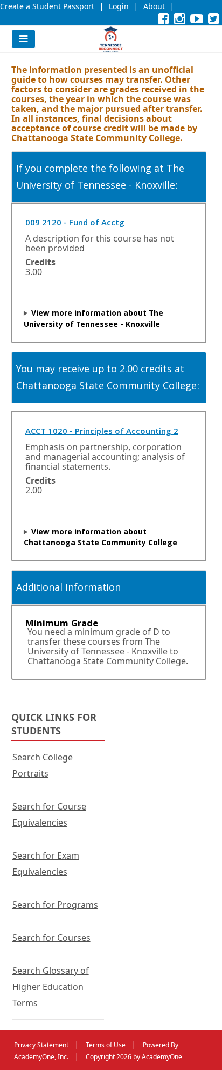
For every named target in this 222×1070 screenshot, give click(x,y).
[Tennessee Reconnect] (111, 39)
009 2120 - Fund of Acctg (74, 224)
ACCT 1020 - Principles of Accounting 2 (101, 432)
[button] (23, 39)
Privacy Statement (42, 1044)
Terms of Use (106, 1044)
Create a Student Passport (47, 6)
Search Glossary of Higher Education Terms (50, 987)
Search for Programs (55, 905)
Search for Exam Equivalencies (45, 864)
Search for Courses (51, 938)
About (154, 6)
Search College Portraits (42, 765)
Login (119, 6)
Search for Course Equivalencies (49, 814)
